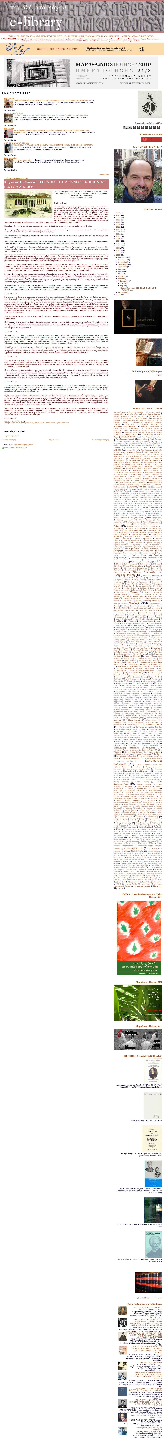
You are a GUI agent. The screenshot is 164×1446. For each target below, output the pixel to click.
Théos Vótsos (146, 882)
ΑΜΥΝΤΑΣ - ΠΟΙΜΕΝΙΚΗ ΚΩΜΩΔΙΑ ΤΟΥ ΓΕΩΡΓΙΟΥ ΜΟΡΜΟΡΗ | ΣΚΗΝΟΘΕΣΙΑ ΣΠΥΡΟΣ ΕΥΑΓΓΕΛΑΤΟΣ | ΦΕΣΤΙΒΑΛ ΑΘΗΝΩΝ (146, 1350)
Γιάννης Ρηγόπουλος (150, 507)
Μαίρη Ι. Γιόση (150, 656)
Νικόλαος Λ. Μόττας (139, 729)
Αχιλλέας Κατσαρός (120, 476)
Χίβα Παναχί (118, 843)
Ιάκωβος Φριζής (121, 608)
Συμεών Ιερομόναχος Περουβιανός (148, 815)
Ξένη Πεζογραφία (135, 743)
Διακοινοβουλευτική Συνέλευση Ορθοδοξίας (142, 549)
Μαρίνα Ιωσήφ (157, 675)
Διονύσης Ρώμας (120, 555)
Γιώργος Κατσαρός (153, 515)
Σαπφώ (118, 800)
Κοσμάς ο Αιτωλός (120, 631)
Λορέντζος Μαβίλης (139, 650)
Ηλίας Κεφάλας (139, 596)
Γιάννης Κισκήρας (141, 503)
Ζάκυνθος (134, 592)
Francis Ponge (118, 859)
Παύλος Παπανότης (121, 782)
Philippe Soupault (137, 878)
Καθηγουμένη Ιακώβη (146, 621)
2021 (118, 225)
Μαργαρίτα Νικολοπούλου (145, 668)
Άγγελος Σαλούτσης (120, 416)
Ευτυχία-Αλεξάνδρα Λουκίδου (142, 590)
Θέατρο (138, 601)
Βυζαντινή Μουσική (156, 489)
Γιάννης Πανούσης (153, 505)
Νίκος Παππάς (157, 739)
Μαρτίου (121, 278)
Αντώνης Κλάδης (131, 443)
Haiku (116, 864)
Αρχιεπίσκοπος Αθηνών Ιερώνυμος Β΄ (128, 456)
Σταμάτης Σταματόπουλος (134, 809)
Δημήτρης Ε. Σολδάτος (152, 536)
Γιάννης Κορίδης (119, 505)
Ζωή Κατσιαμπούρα (150, 594)
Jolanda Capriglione (120, 867)
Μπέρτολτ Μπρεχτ (151, 720)
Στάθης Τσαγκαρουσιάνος (144, 807)
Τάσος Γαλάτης (134, 825)
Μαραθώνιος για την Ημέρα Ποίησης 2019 (145, 664)
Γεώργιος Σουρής (130, 501)
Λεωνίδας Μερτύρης (143, 648)
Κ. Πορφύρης (131, 621)
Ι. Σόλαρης (125, 606)
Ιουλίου (121, 269)
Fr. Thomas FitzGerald (152, 857)
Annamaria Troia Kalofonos (123, 853)
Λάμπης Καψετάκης (144, 644)
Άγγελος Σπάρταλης (138, 416)
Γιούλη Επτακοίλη (119, 511)
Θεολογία (134, 603)
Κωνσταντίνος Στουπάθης (142, 636)
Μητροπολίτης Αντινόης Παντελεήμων (136, 687)
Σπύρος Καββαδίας (130, 804)
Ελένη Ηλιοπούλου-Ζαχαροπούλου (135, 568)
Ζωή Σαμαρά (126, 596)
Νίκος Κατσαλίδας (144, 739)
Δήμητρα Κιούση (154, 532)
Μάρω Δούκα (156, 679)
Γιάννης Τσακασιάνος (135, 509)
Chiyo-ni (116, 855)
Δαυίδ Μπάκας (140, 528)
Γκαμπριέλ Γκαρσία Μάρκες (123, 524)
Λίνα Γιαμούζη (125, 650)
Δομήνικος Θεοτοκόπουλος (142, 562)
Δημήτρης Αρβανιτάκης (139, 534)
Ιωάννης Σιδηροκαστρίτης (137, 617)
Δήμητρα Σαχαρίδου (120, 534)
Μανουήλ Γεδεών (144, 660)
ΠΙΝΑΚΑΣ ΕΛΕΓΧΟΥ (146, 36)
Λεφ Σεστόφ (117, 648)
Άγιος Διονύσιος (141, 418)
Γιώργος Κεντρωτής (120, 518)
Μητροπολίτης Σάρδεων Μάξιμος (147, 709)
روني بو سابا (157, 886)
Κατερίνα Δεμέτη (136, 625)
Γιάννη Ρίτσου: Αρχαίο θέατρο (151, 1362)
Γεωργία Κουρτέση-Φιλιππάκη (143, 495)
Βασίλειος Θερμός (155, 480)
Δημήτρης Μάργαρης (153, 542)
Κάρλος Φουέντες (139, 623)
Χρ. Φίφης (149, 843)
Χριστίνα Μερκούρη (144, 845)
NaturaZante (9, 128)
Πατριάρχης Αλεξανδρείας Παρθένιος (126, 779)
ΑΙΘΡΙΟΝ (89, 36)
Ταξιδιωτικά (156, 823)
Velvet (119, 884)
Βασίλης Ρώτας (133, 484)
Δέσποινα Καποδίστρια (133, 530)
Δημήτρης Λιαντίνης (135, 542)
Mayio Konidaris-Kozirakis (134, 874)
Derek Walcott (118, 857)
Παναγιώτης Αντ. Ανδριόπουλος (137, 769)
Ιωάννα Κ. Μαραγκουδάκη (128, 613)
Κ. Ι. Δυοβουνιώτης (152, 619)
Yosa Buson (145, 884)
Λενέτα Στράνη (121, 646)
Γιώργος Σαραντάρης (125, 520)
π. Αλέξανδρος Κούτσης (121, 754)
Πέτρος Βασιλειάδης (144, 786)
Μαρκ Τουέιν (118, 679)
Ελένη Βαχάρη (118, 566)
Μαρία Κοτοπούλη (133, 672)
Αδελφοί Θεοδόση (129, 420)
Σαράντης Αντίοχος (132, 801)
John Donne (155, 866)
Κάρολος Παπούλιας (62, 423)
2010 (118, 250)
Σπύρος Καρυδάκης (147, 805)
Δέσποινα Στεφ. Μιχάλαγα (122, 532)
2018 (118, 232)
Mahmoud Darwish (145, 869)
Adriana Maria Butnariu (133, 851)
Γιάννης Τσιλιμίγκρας (153, 509)
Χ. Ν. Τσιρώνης (137, 839)
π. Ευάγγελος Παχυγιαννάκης (131, 758)
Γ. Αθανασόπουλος (138, 491)
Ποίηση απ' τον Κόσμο (147, 788)
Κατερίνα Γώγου (121, 625)
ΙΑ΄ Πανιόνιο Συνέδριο (140, 606)
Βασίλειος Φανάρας (123, 482)
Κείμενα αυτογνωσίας (154, 628)
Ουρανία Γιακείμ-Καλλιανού (134, 752)
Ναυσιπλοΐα (131, 724)
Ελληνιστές (146, 575)
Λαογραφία (158, 644)
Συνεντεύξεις (153, 817)
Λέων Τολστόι (129, 648)
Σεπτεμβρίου (123, 264)
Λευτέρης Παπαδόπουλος (151, 646)
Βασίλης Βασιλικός (154, 482)
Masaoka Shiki (141, 872)
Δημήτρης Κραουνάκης (132, 540)
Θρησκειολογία (154, 603)
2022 (118, 222)
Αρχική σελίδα (54, 440)
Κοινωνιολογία (153, 630)
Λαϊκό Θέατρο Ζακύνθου (123, 644)
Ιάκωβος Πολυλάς (156, 606)
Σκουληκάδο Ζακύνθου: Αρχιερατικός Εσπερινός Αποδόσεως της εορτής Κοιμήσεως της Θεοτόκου (50, 100)
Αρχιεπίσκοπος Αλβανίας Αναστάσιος (143, 460)
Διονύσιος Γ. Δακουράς (132, 560)
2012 (118, 246)
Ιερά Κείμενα (156, 608)
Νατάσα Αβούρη (119, 724)
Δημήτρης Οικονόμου (121, 545)
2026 (118, 213)
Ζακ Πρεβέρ (120, 592)
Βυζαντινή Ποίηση (122, 491)
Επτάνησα (132, 582)
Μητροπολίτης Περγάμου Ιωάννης (146, 703)
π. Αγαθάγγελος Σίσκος (152, 752)
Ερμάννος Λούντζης (131, 584)
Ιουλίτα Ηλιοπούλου (145, 610)
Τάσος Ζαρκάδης (149, 825)
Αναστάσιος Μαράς (121, 430)
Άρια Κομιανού (146, 450)
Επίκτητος (156, 575)
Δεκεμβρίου (122, 257)
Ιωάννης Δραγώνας (120, 617)
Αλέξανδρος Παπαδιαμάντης (125, 426)
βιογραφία (156, 487)
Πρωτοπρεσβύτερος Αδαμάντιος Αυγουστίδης (129, 790)
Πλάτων (130, 788)
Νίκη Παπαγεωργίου (125, 727)
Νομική (118, 741)
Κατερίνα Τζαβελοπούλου (124, 627)
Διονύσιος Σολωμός (121, 562)
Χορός (128, 843)
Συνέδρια (140, 817)
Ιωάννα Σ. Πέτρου (147, 613)
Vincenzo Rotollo (131, 884)
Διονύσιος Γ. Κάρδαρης (152, 560)
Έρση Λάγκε (146, 584)
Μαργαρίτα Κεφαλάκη (124, 668)
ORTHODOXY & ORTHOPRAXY (16, 143)
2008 (118, 255)
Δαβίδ (129, 528)
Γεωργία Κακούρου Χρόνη (122, 495)
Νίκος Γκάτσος (132, 733)
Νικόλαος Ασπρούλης (123, 729)
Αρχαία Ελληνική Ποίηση (152, 452)
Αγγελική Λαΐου (118, 414)
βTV (118, 36)
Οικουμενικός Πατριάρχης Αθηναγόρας (143, 745)
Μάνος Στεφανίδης (130, 660)
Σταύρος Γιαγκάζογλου (146, 811)
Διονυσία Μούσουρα (138, 558)
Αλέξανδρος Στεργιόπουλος (150, 426)
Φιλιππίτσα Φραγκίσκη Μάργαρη (126, 833)
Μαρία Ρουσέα (119, 675)
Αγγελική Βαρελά (154, 412)
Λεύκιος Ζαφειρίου (135, 646)
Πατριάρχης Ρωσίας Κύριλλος (150, 779)
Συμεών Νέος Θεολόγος (123, 817)
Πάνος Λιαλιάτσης (137, 775)
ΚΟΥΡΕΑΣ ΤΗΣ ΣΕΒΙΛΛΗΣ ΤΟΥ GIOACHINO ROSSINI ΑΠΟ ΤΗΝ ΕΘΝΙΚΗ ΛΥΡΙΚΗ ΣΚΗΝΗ (146, 1416)
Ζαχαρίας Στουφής (121, 594)
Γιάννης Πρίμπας (134, 507)
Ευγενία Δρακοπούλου (144, 586)
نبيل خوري (120, 888)
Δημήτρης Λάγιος (119, 542)
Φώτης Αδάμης (133, 837)
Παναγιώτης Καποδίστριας (135, 771)
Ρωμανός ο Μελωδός (147, 796)
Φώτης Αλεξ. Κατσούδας (151, 837)
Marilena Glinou (128, 872)
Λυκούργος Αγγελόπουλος (139, 652)
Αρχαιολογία (118, 454)
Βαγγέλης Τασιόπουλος (152, 478)
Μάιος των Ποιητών (132, 656)
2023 (118, 220)
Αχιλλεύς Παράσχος (136, 476)
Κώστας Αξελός (126, 638)
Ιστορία (159, 610)
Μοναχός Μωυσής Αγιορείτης (133, 718)
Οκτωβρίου (122, 262)
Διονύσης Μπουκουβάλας (150, 553)
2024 (118, 217)
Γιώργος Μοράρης (156, 518)
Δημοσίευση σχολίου (11, 436)
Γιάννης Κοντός (155, 503)
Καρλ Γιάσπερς (126, 623)
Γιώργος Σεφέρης (145, 520)
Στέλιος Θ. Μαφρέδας (130, 813)
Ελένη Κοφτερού (130, 570)
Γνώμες (117, 526)
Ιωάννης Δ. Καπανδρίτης (135, 615)
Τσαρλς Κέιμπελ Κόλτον (122, 831)
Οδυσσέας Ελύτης (151, 743)
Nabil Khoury (125, 876)
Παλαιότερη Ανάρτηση (100, 440)
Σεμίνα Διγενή (150, 800)
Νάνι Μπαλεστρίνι (154, 722)
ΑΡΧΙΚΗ (11, 36)
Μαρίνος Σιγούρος (141, 677)
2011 (118, 248)
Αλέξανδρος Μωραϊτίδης (149, 424)
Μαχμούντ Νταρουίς (133, 681)
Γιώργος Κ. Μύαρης (137, 515)
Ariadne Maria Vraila (153, 853)
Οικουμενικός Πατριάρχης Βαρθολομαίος (134, 748)
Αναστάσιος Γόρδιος (152, 428)
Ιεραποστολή (118, 610)
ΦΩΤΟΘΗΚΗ (99, 36)
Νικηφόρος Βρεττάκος (154, 727)
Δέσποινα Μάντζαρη (153, 530)
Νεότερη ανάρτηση (9, 440)
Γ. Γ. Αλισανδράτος (153, 491)
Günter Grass (137, 861)
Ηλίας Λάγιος (152, 596)
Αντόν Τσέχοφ (142, 439)
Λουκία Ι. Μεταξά (154, 650)
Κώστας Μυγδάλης (153, 640)
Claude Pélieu (127, 855)
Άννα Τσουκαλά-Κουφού (125, 439)
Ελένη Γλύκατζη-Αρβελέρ (134, 566)
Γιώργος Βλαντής (135, 513)
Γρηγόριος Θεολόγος (133, 526)
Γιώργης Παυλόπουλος (136, 511)
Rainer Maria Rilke (140, 880)
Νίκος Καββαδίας (150, 737)
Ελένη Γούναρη (151, 566)
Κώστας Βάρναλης (140, 638)
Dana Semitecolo (154, 855)
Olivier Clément (138, 876)
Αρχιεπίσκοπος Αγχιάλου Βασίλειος (147, 454)
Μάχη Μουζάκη (119, 681)
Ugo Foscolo (157, 882)
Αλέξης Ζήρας (119, 428)
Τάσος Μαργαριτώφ (129, 827)
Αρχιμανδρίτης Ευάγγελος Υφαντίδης (138, 468)
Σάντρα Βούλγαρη (156, 798)
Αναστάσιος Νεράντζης (141, 430)
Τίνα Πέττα (156, 829)
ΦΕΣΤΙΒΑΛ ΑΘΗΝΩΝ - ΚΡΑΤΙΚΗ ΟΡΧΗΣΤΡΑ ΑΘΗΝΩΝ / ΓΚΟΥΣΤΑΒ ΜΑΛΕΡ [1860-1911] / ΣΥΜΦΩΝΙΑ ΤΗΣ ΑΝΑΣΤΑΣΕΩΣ (145, 1335)
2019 (118, 229)
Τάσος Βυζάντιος (120, 825)
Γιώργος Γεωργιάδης (120, 515)
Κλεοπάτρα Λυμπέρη (137, 629)
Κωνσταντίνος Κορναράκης (126, 634)
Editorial (129, 857)
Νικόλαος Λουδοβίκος (155, 729)
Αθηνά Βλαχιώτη (138, 422)
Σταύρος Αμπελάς (130, 811)
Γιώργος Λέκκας (137, 517)
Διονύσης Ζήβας (147, 551)
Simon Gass (121, 882)
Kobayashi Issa (155, 867)
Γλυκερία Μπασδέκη (153, 524)
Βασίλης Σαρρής (146, 484)
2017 (118, 234)
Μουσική (117, 720)
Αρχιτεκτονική (136, 474)
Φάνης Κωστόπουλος (152, 831)
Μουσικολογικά (134, 720)
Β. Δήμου (149, 476)
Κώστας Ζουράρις (154, 638)
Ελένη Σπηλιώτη (120, 572)
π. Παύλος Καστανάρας (143, 764)
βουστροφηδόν (10, 158)
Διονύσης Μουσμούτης (130, 553)
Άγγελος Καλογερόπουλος (150, 414)
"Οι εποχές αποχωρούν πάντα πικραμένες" (129, 412)
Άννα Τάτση (158, 437)
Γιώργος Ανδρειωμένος (154, 511)
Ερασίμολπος (143, 582)
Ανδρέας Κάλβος (130, 434)
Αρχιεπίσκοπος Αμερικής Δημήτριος (127, 462)
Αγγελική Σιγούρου (132, 414)
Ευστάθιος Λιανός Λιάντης (122, 590)
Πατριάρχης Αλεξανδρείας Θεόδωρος (145, 777)
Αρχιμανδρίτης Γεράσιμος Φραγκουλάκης (127, 466)
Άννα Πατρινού (147, 437)
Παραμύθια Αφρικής (153, 775)
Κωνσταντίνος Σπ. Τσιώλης (122, 636)
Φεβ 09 (123, 286)
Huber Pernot (151, 863)
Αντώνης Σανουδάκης (121, 445)
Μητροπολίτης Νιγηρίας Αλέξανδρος (127, 702)
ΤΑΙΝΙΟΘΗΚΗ (110, 36)
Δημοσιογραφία (148, 547)
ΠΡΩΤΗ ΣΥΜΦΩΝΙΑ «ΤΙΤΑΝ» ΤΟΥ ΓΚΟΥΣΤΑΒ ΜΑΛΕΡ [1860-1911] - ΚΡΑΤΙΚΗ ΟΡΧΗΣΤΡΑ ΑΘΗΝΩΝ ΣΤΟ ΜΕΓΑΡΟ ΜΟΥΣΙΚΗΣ (145, 1403)
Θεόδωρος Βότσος (120, 603)
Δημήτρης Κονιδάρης (121, 539)
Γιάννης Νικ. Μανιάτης (136, 505)
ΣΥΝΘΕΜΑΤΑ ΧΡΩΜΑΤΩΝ (75, 36)
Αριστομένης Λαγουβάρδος (131, 452)
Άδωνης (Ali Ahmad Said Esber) (149, 420)
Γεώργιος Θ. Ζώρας (129, 497)
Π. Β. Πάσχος (157, 754)
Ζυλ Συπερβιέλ (136, 594)
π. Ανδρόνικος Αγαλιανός (140, 754)
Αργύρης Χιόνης (132, 450)
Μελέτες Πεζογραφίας (124, 683)
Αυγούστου (122, 267)
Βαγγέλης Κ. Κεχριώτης (133, 478)
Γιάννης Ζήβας (127, 503)
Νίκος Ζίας (148, 735)
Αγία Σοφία (127, 418)
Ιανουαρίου (122, 292)
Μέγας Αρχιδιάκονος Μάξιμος (152, 681)
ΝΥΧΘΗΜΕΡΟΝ (57, 36)
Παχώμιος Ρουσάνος (144, 784)
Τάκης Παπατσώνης (142, 823)
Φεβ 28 (123, 283)
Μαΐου (120, 274)
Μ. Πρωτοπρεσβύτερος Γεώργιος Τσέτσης (131, 654)
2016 (118, 236)
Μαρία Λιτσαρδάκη (154, 673)
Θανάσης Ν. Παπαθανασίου (123, 600)
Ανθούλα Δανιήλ (128, 437)
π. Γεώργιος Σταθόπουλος (126, 756)
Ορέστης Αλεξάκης (148, 750)
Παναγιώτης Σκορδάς (121, 775)
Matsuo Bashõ (118, 874)
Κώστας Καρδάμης (120, 640)
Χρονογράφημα (133, 848)
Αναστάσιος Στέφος (131, 432)
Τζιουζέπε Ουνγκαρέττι (133, 829)
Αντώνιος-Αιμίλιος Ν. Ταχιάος (136, 447)
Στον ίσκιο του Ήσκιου (13, 113)
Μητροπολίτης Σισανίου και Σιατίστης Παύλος (129, 712)
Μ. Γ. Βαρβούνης (156, 652)
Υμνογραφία (137, 831)
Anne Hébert (139, 853)
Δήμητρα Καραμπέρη (140, 532)
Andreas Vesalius (154, 851)
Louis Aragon (118, 869)
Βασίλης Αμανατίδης (139, 482)
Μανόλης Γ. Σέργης (145, 658)
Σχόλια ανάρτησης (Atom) (23, 444)
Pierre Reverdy (151, 878)
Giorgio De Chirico (153, 859)
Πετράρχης (128, 786)
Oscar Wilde (150, 876)
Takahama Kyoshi (133, 882)
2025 (118, 215)
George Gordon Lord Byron (135, 859)
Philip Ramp (124, 878)
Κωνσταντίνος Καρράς (155, 631)
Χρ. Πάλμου (138, 843)
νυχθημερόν (9, 98)
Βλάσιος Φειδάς (142, 489)
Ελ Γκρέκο (156, 564)
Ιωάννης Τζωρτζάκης (155, 617)
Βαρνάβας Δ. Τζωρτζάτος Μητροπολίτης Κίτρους (130, 480)
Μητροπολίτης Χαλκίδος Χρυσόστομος (139, 714)
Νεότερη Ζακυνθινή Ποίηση (149, 724)
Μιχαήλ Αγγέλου (147, 715)
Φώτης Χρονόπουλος (121, 839)
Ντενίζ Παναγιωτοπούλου (132, 741)
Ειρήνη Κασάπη (145, 564)
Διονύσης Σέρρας (139, 555)
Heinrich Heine (126, 863)
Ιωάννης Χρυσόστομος (123, 619)
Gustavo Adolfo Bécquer (152, 861)
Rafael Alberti (126, 880)
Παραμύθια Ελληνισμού (121, 777)
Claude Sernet (140, 855)
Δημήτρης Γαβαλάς (133, 536)
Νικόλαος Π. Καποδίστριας (127, 731)
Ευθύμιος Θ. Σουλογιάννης (149, 588)
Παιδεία (137, 767)
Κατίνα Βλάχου (139, 627)
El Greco (138, 857)
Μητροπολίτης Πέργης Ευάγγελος (125, 705)
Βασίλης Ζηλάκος (119, 484)
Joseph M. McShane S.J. (138, 867)
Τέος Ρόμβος (158, 827)
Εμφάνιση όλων (104, 174)
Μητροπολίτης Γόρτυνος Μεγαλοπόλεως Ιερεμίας (146, 689)
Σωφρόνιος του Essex (121, 821)
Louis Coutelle (131, 869)
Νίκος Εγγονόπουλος (132, 735)
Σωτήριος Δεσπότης (153, 819)
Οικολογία (117, 745)
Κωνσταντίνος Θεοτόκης (137, 631)
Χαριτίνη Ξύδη (145, 842)
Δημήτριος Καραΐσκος (132, 547)
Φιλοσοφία (146, 833)
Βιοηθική (116, 489)
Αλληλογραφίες (134, 428)
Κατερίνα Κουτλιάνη (155, 625)
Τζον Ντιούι (147, 829)
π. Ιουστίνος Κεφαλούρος (151, 758)
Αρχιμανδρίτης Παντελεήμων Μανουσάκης (128, 472)
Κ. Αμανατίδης (138, 619)
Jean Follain (128, 866)
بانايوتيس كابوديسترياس (142, 886)
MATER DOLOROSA (129, 36)
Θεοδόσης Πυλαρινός (152, 601)
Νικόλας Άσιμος (148, 731)
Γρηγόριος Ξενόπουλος (150, 526)
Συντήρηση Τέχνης (120, 819)
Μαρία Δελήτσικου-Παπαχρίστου (142, 670)
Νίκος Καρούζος (129, 739)
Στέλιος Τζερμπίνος (147, 813)
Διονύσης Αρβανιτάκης (132, 551)
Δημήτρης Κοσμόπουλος (142, 539)
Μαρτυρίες (145, 679)
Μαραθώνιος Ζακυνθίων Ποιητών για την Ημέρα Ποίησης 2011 (139, 666)
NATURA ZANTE (43, 36)
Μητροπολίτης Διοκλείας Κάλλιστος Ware (129, 691)
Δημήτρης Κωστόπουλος (151, 540)
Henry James (138, 863)
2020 (118, 227)
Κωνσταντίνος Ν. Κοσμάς (149, 634)
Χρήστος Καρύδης (129, 845)
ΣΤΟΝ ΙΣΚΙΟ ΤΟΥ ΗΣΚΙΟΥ (25, 36)
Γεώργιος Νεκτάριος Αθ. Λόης (136, 499)
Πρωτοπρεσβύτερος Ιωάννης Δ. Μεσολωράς (140, 794)
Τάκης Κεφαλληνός (123, 823)
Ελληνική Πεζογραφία (144, 572)
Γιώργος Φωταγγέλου (133, 522)
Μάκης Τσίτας (129, 658)
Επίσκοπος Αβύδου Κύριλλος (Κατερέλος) (129, 578)
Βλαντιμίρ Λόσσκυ (128, 489)
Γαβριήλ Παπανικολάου (122, 493)
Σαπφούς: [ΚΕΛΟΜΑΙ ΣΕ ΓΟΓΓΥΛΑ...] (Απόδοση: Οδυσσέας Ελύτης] (148, 1308)
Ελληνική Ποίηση (124, 575)
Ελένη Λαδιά (143, 570)
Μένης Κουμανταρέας (128, 685)
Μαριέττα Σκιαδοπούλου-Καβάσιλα (138, 675)
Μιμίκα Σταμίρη (131, 716)
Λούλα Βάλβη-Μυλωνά (121, 652)
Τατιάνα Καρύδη (145, 827)
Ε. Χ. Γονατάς (157, 562)
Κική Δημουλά (121, 630)
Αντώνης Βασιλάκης (124, 441)
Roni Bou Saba (156, 880)
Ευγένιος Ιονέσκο (130, 588)
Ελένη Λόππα (155, 570)
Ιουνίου (121, 272)
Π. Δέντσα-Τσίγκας (145, 756)
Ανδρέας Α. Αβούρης (147, 432)
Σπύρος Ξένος (127, 807)
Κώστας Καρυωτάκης (137, 640)
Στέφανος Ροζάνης (129, 815)
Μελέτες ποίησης (144, 683)
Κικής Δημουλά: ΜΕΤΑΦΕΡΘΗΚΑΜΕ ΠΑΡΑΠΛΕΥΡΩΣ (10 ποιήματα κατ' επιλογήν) (145, 1389)
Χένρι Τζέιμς (156, 842)
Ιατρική (146, 608)
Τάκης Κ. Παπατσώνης (155, 821)
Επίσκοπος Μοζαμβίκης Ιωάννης (134, 580)
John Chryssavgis (142, 866)
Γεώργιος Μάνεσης (145, 497)
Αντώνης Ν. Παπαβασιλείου (150, 443)
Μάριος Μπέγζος (154, 677)
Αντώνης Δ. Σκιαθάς (142, 441)
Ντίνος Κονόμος (149, 741)
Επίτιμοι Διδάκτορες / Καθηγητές (44, 423)
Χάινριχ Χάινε (150, 839)
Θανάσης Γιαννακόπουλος (132, 598)
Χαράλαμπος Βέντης (131, 842)
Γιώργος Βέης (121, 513)
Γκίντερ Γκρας (139, 524)
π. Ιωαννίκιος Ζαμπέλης (123, 761)
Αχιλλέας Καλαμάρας (152, 474)
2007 (118, 295)
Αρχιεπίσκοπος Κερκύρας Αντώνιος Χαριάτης (142, 464)
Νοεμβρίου (122, 260)
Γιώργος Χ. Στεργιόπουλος (151, 522)
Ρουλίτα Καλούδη (130, 796)
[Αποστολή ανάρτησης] (23, 421)
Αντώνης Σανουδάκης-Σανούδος (141, 445)
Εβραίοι (118, 564)
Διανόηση (30, 423)
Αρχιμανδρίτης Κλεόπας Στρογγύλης (146, 470)
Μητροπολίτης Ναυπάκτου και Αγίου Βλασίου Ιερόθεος (136, 700)
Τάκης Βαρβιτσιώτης (138, 821)
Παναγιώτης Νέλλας (152, 773)
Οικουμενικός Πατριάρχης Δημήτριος (126, 750)
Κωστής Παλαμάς (153, 642)
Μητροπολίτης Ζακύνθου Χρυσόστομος (136, 694)
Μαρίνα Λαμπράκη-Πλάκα (124, 677)
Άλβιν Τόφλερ (130, 424)
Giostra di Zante (121, 861)
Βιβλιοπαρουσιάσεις (138, 487)
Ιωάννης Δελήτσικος (153, 615)
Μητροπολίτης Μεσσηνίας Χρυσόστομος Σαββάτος (141, 697)
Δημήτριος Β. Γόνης (140, 545)
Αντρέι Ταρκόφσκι (156, 439)
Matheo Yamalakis (154, 872)
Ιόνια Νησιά (130, 610)
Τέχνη (118, 829)
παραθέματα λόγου (38, 7)
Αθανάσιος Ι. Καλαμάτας (122, 422)
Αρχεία (129, 454)
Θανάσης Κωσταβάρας (152, 598)
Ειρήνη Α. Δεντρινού (130, 564)
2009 (118, 253)
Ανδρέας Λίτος (148, 434)
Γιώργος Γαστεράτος (152, 513)
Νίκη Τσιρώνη (139, 727)
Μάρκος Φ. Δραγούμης (131, 679)
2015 (118, 239)
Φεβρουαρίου (123, 281)
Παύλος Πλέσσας (142, 782)
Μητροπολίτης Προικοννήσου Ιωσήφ (135, 708)
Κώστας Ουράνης (119, 642)
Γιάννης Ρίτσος (119, 509)
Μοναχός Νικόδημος (153, 718)
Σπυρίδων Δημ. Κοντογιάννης (142, 802)
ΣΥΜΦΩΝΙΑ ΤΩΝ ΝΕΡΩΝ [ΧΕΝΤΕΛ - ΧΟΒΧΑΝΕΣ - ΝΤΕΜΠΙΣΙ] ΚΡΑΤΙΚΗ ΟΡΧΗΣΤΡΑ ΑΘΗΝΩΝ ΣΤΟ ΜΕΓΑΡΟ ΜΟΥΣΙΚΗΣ (148, 1375)
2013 (118, 243)
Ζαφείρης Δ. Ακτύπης (152, 592)
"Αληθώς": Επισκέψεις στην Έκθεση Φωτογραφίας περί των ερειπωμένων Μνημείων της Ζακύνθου (50, 115)
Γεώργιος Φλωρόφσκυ (146, 501)
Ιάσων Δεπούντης (135, 608)
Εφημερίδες (158, 590)
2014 (118, 241)
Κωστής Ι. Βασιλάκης (136, 642)
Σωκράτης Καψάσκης (136, 819)
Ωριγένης (155, 848)
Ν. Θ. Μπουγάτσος (137, 722)
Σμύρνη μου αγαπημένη (22, 160)
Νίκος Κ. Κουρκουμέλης (132, 737)
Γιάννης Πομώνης (119, 507)
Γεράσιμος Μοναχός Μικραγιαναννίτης (146, 493)
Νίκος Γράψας (147, 733)
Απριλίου (121, 276)
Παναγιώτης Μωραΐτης (134, 773)
